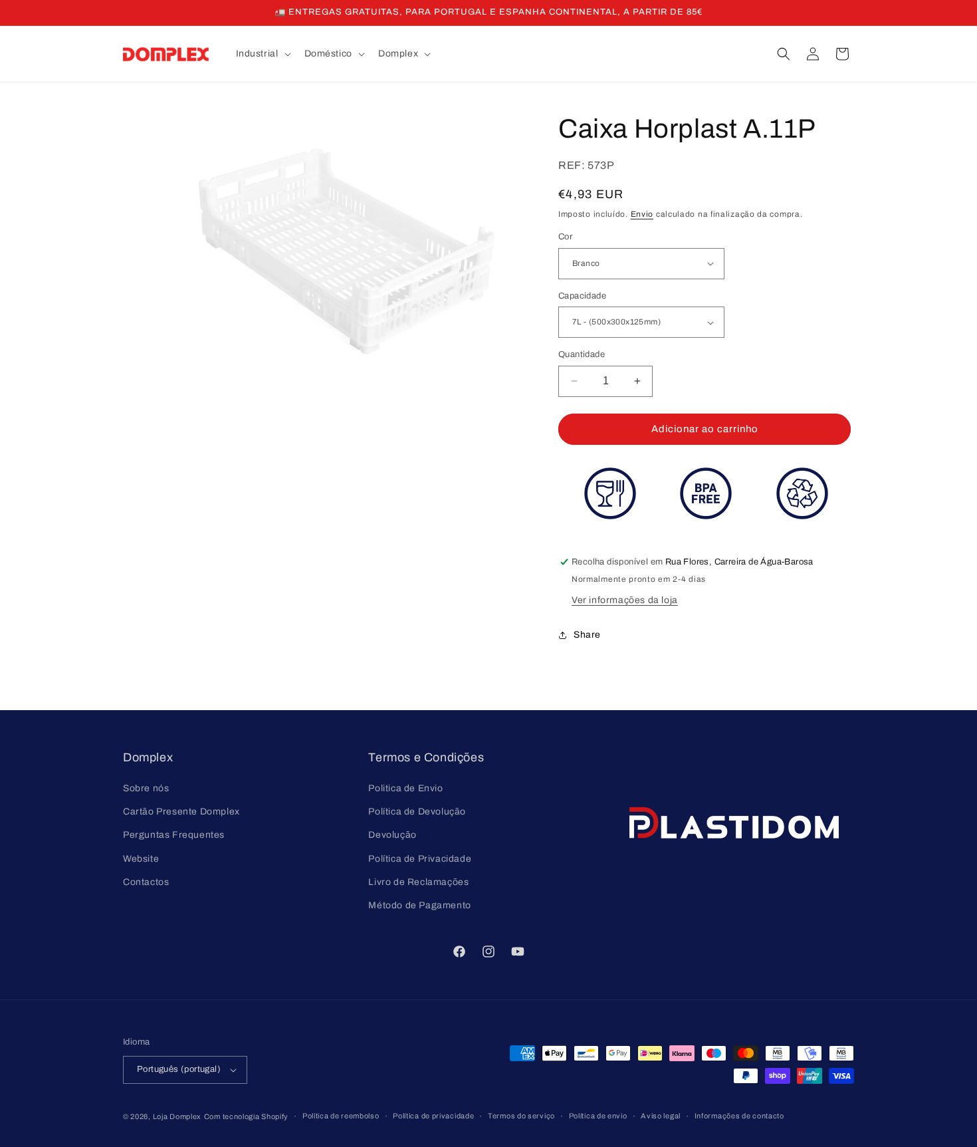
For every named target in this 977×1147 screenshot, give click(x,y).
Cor (565, 236)
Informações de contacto (739, 1116)
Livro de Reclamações (418, 882)
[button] (262, 54)
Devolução (392, 835)
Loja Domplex (177, 1116)
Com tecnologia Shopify (246, 1116)
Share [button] (587, 635)
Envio (642, 214)
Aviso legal (661, 1116)
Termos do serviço (521, 1116)
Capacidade (582, 296)
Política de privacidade (433, 1116)
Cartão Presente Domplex (181, 812)
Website (141, 859)
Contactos (146, 882)
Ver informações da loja (625, 600)
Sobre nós (146, 788)
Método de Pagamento (419, 905)
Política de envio (598, 1116)
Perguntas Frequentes (174, 835)
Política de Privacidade (419, 859)
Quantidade (581, 354)
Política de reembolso (341, 1116)
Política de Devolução (417, 812)
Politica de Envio (405, 788)
